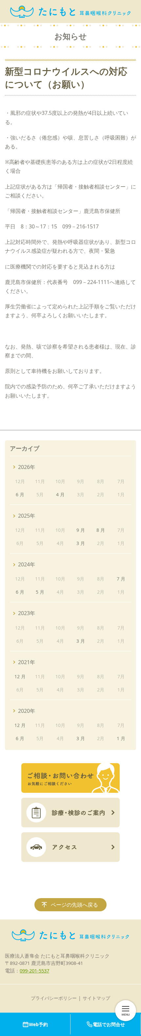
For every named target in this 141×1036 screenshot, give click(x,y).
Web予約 (38, 1024)
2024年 (26, 564)
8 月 (100, 530)
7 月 (121, 579)
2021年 (26, 662)
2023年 (26, 613)
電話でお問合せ (109, 1024)
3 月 (80, 543)
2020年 (26, 710)
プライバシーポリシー (54, 998)
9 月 (80, 530)
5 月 (40, 592)
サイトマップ (96, 998)
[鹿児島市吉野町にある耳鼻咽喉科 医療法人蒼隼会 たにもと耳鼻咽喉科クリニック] (70, 11)
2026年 (26, 467)
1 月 (121, 738)
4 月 (60, 494)
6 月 (20, 494)
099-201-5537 (34, 970)
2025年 (26, 515)
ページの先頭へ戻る (74, 904)
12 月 (20, 676)
